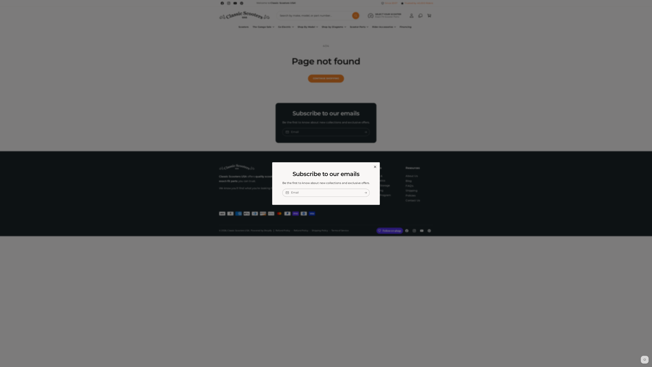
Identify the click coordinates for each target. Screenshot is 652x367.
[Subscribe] (365, 193)
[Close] (375, 166)
